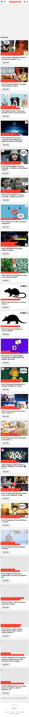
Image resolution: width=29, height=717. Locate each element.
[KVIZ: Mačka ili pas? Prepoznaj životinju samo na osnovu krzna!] (14, 101)
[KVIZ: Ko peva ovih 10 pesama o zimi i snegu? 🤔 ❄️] (14, 401)
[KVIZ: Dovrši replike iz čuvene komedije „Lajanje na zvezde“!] (14, 185)
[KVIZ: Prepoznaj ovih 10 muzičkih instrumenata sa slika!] (14, 74)
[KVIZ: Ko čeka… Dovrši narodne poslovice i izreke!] (14, 592)
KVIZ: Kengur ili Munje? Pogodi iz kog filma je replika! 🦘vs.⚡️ (14, 58)
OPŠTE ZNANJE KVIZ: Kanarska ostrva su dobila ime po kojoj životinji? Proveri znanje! (13, 659)
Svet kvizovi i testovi (7, 80)
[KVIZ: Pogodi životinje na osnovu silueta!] (14, 292)
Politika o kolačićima (14, 713)
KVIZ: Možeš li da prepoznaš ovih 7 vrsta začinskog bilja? (14, 276)
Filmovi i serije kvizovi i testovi (11, 53)
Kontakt (13, 712)
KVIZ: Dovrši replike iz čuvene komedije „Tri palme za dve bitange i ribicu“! (14, 168)
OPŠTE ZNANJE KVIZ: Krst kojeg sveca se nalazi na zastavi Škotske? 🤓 (14, 687)
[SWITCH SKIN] (24, 1)
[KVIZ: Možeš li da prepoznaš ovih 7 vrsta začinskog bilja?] (14, 266)
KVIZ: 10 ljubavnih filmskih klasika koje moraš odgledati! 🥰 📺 (14, 494)
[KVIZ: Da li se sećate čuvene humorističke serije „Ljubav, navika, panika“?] (14, 619)
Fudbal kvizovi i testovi (8, 133)
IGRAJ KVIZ (6, 62)
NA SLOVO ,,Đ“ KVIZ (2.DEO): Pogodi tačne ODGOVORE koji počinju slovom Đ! (13, 357)
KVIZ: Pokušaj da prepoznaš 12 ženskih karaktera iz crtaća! (13, 385)
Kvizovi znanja (5, 351)
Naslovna (7, 712)
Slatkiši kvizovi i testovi (8, 433)
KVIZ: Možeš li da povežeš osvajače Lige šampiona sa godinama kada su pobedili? (12, 139)
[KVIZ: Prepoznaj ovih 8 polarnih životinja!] (14, 537)
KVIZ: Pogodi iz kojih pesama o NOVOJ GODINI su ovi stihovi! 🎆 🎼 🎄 (14, 466)
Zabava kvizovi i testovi (8, 106)
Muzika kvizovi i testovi (8, 406)
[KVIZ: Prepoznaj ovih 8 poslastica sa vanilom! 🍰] (14, 428)
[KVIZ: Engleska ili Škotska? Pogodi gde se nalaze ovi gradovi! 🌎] (14, 564)
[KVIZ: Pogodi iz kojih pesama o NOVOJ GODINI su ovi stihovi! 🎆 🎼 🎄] (14, 455)
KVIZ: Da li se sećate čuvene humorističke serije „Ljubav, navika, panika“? (12, 630)
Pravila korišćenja (20, 712)
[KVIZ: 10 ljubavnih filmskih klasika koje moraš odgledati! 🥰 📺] (14, 484)
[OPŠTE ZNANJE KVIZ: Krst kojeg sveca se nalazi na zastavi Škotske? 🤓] (14, 676)
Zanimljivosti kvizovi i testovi (10, 54)
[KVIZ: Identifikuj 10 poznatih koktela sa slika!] (14, 239)
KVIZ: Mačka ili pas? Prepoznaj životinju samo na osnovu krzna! (14, 112)
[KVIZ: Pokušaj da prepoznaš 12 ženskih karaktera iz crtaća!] (14, 374)
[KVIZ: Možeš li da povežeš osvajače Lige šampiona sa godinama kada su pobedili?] (14, 128)
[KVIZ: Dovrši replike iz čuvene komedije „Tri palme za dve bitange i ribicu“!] (14, 157)
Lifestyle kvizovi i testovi (9, 242)
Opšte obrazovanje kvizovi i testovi (12, 598)
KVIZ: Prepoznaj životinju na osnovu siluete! (12, 330)
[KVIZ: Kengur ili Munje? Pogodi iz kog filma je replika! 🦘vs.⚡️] (14, 48)
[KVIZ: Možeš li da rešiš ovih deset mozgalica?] (14, 212)
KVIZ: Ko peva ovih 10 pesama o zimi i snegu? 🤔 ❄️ (14, 412)
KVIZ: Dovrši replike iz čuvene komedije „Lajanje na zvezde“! (13, 195)
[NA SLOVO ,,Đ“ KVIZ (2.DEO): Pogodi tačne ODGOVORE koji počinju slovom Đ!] (14, 346)
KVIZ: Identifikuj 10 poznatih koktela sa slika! (12, 249)
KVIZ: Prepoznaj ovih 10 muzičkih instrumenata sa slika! (14, 85)
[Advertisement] (14, 21)
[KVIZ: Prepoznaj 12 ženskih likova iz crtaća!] (14, 510)
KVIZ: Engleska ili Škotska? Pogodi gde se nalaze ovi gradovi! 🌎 (14, 575)
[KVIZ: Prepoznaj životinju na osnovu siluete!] (14, 319)
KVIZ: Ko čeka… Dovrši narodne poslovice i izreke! (13, 603)
